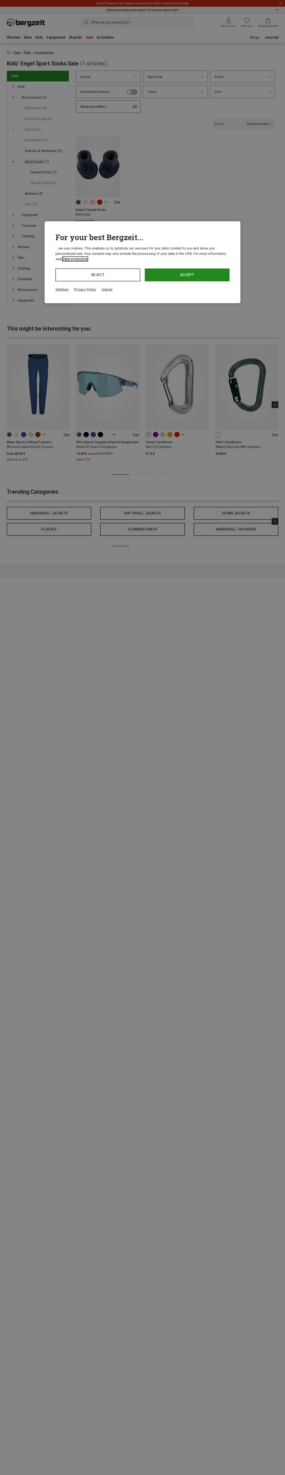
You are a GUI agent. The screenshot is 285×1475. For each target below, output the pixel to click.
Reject (98, 275)
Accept (187, 275)
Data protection (75, 259)
